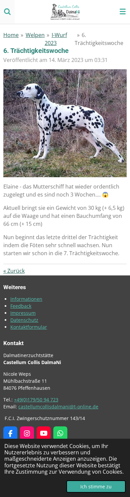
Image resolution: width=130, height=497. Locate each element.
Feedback (20, 306)
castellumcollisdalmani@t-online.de (58, 406)
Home (11, 35)
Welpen (35, 35)
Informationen (26, 299)
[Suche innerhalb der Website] (7, 11)
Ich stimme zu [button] (96, 486)
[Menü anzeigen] (122, 11)
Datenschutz (24, 320)
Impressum (23, 313)
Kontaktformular (28, 327)
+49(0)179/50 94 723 (36, 399)
